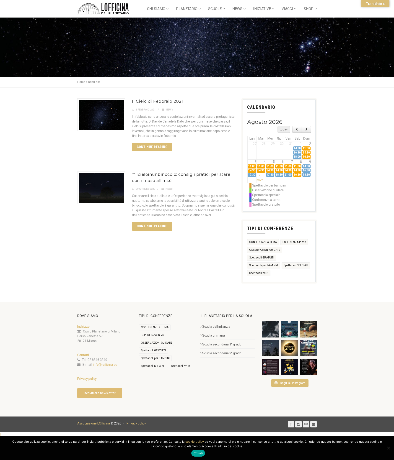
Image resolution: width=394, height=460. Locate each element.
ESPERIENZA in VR (294, 242)
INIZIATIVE (262, 9)
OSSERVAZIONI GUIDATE (264, 249)
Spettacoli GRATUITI (261, 257)
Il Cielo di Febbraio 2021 (157, 101)
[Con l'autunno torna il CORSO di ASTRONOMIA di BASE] (308, 348)
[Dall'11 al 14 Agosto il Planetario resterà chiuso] (308, 329)
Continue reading (152, 147)
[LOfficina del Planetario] (103, 9)
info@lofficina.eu (105, 364)
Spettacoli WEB (258, 273)
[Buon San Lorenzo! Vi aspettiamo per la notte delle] (270, 348)
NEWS (237, 9)
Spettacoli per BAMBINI (263, 265)
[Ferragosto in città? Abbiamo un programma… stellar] (289, 329)
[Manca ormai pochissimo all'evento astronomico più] (289, 348)
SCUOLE (215, 9)
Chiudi (198, 453)
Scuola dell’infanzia (216, 326)
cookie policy (194, 441)
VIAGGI (287, 9)
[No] (388, 448)
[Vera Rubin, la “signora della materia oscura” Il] (308, 367)
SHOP (309, 9)
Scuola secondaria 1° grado (221, 344)
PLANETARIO (186, 9)
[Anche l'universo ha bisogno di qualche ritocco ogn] (289, 367)
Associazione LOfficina (93, 423)
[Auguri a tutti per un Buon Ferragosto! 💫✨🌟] (270, 329)
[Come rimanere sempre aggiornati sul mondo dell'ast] (270, 367)
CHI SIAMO (156, 9)
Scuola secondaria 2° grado (221, 353)
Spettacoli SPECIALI (296, 265)
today (284, 129)
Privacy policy (136, 423)
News (169, 109)
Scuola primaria (213, 335)
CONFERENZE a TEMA (263, 242)
